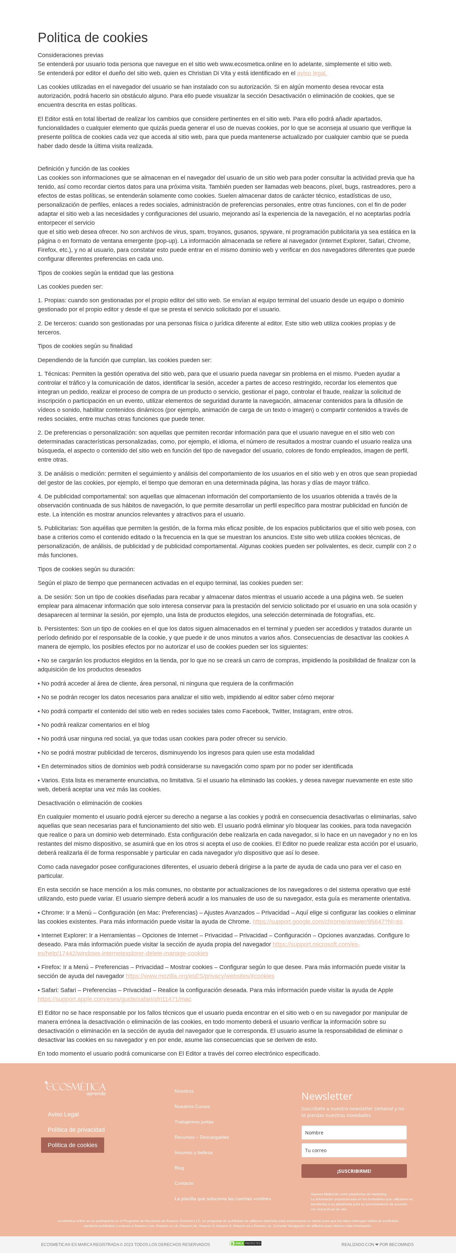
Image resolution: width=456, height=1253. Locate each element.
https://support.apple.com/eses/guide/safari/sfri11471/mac (114, 999)
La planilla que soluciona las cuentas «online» (223, 1198)
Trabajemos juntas (194, 1121)
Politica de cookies (72, 1145)
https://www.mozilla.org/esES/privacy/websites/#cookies (200, 976)
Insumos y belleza (194, 1152)
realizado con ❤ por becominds (377, 1244)
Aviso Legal (63, 1114)
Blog (179, 1167)
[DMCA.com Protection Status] (245, 1244)
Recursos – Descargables (202, 1137)
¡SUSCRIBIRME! (354, 1171)
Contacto (184, 1183)
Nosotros (184, 1091)
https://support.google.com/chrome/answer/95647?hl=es (328, 921)
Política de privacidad (76, 1129)
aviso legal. (312, 73)
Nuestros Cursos (192, 1106)
